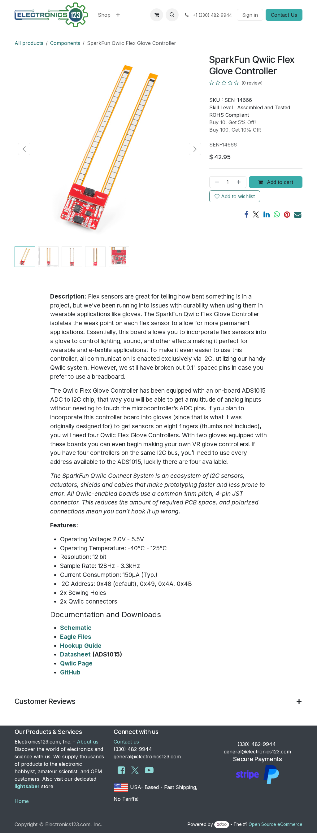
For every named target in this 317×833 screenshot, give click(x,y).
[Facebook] (246, 214)
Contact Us (284, 15)
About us (87, 742)
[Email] (297, 214)
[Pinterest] (287, 214)
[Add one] (240, 182)
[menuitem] (104, 15)
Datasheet (75, 654)
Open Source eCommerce (275, 824)
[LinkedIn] (266, 214)
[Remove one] (216, 182)
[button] (172, 14)
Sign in (250, 15)
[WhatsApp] (277, 214)
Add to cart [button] (279, 182)
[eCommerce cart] (156, 14)
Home (22, 801)
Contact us (126, 742)
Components (65, 43)
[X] (255, 214)
